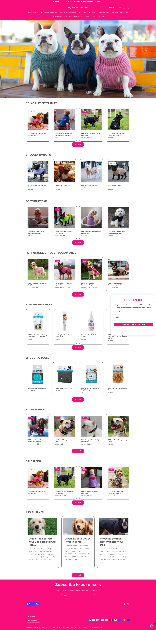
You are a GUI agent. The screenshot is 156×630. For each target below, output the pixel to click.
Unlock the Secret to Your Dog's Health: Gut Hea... (42, 541)
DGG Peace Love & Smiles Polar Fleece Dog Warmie (63, 134)
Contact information (97, 627)
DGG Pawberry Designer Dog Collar (117, 440)
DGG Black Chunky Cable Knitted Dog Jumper (116, 232)
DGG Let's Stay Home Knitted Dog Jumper (91, 232)
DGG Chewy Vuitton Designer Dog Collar (91, 440)
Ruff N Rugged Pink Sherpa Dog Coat (37, 284)
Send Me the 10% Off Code (133, 325)
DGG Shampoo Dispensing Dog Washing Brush (90, 389)
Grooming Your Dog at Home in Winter (77, 540)
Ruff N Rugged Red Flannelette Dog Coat (88, 284)
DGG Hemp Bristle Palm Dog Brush (117, 389)
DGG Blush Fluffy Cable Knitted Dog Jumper (36, 232)
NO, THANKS (133, 330)
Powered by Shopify (45, 627)
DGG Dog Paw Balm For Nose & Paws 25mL (64, 335)
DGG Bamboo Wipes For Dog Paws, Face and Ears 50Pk (37, 335)
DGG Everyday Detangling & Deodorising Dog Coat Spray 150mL (117, 336)
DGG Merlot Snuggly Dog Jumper (63, 186)
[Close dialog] (154, 297)
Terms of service (75, 627)
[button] (28, 8)
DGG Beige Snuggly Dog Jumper (89, 186)
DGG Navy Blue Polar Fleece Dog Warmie (90, 134)
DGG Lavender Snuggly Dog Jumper (37, 186)
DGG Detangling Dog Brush (37, 388)
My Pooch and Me (35, 627)
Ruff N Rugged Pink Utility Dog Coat (63, 284)
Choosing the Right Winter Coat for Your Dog (111, 541)
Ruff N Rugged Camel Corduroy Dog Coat (115, 284)
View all (78, 144)
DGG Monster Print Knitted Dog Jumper (63, 232)
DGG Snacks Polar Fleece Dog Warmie (89, 492)
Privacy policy (65, 627)
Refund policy (56, 627)
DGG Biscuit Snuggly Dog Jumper (116, 186)
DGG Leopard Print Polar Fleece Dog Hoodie (116, 492)
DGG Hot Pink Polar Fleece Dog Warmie (37, 134)
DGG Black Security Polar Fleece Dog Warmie (116, 134)
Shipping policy (86, 627)
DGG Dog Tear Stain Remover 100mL (91, 335)
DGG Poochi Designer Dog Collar (63, 440)
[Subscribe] (93, 596)
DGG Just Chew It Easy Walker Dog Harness (35, 440)
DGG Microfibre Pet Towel (63, 388)
